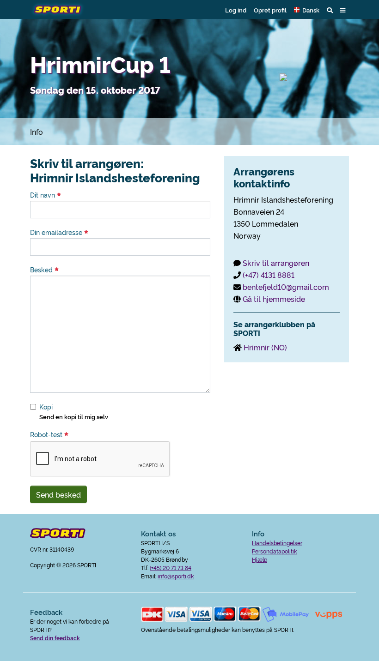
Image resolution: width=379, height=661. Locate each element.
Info (36, 131)
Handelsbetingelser (277, 543)
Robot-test (47, 434)
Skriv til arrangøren (276, 263)
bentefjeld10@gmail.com (286, 287)
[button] (306, 10)
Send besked (58, 494)
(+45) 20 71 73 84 (170, 567)
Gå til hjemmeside (274, 299)
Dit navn (43, 194)
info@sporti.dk (176, 576)
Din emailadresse (57, 232)
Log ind (235, 10)
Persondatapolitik (274, 551)
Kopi (46, 406)
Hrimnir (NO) (265, 347)
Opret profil (270, 10)
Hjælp (259, 559)
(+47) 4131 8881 (268, 275)
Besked (42, 269)
